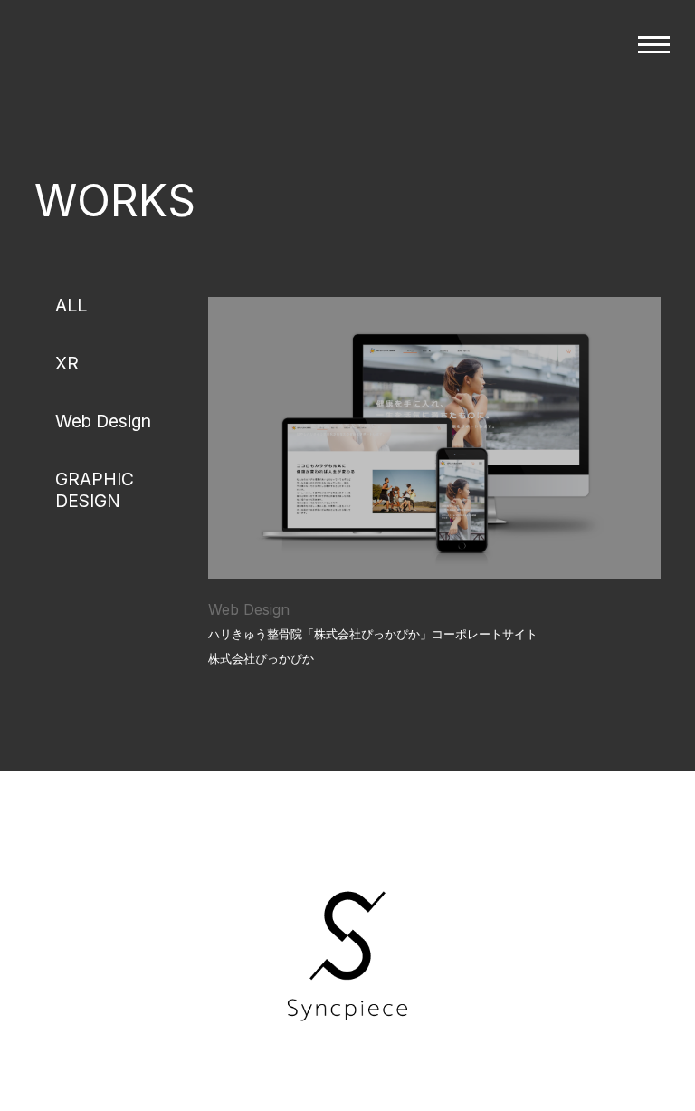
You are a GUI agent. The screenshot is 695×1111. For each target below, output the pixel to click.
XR (67, 363)
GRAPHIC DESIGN (94, 490)
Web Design (103, 421)
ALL (71, 305)
